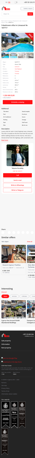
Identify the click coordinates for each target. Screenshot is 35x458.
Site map (4, 385)
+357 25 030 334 (28, 334)
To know (17, 71)
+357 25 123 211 (29, 2)
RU (7, 2)
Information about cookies (9, 394)
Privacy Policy (5, 388)
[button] (31, 42)
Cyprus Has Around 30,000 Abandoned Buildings (10, 322)
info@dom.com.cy (29, 336)
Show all (29, 241)
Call (17, 175)
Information (5, 344)
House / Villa (4, 22)
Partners (4, 382)
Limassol (24, 21)
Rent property (6, 348)
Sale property (6, 341)
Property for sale (17, 21)
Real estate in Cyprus (6, 21)
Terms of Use (5, 391)
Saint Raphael (18, 69)
